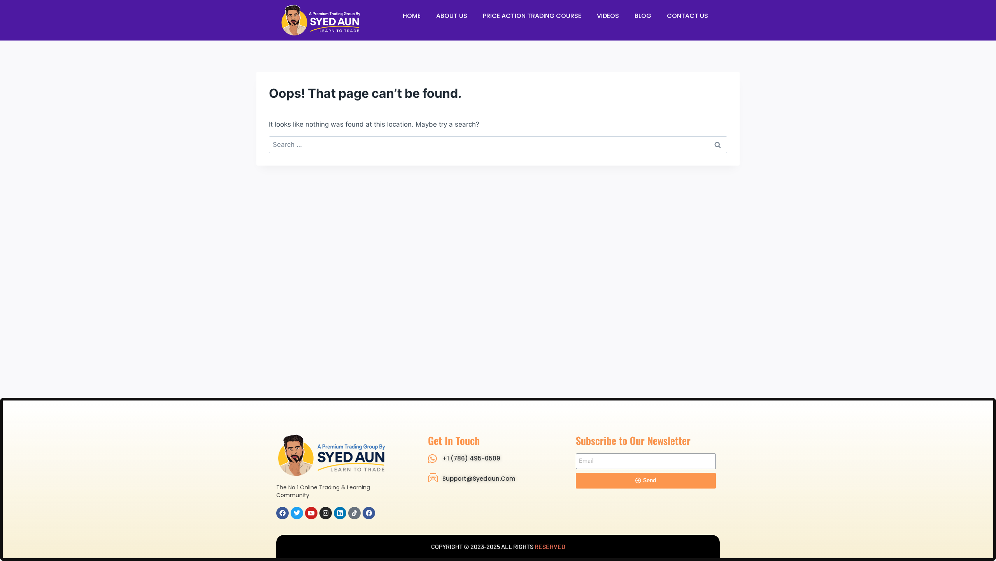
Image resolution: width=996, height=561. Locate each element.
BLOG (643, 15)
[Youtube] (311, 513)
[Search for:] (498, 144)
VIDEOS (608, 15)
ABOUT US (451, 15)
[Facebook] (282, 513)
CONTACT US (687, 15)
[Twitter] (297, 513)
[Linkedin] (340, 513)
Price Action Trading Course (532, 15)
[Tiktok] (354, 513)
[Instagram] (325, 513)
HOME (412, 15)
